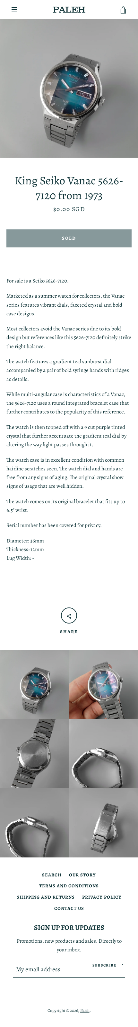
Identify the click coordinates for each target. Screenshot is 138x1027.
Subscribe (104, 965)
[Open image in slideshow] (69, 88)
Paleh (85, 1010)
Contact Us (69, 908)
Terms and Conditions (69, 886)
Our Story (82, 875)
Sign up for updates (69, 927)
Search (52, 875)
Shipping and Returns (46, 897)
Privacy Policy (102, 897)
